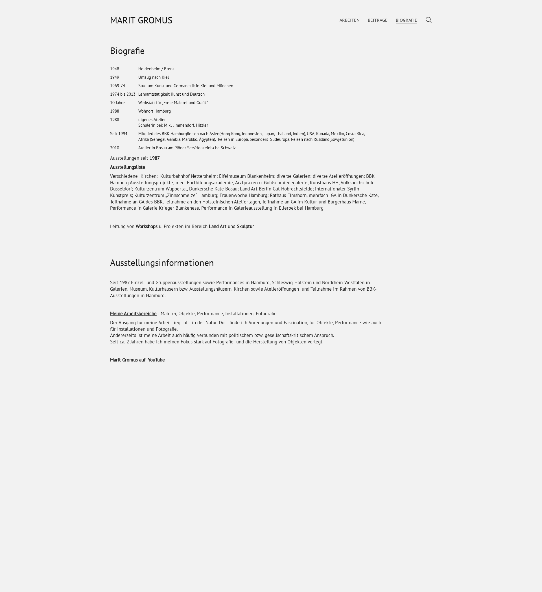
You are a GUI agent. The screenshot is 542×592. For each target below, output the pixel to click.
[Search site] (429, 21)
